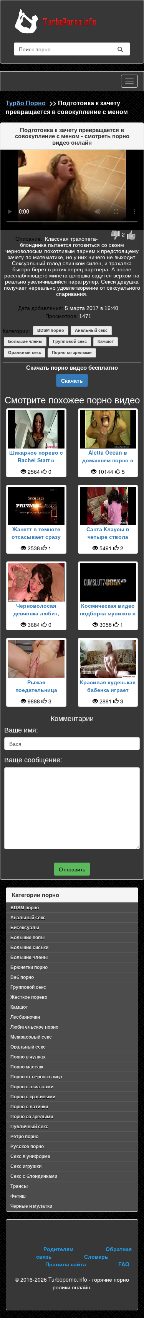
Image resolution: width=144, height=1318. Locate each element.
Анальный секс (91, 330)
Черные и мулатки (31, 1205)
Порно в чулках (28, 1056)
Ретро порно (24, 1136)
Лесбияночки (25, 1016)
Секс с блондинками (33, 1176)
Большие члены (25, 341)
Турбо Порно (26, 102)
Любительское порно (34, 1026)
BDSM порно (50, 330)
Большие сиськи (29, 947)
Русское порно (27, 1146)
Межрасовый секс (31, 1036)
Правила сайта (65, 1264)
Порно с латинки (29, 1106)
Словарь (96, 1256)
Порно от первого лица (36, 1076)
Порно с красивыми (32, 1096)
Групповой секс (70, 341)
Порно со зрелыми (72, 352)
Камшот (106, 341)
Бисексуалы (24, 927)
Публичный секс (29, 1126)
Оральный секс (24, 352)
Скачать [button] (72, 380)
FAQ (123, 1264)
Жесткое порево (28, 996)
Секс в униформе (30, 1156)
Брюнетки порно (29, 967)
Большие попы (27, 937)
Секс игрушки (25, 1166)
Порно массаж (26, 1066)
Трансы (19, 1186)
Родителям (58, 1249)
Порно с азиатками (31, 1086)
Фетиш (18, 1195)
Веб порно (22, 977)
